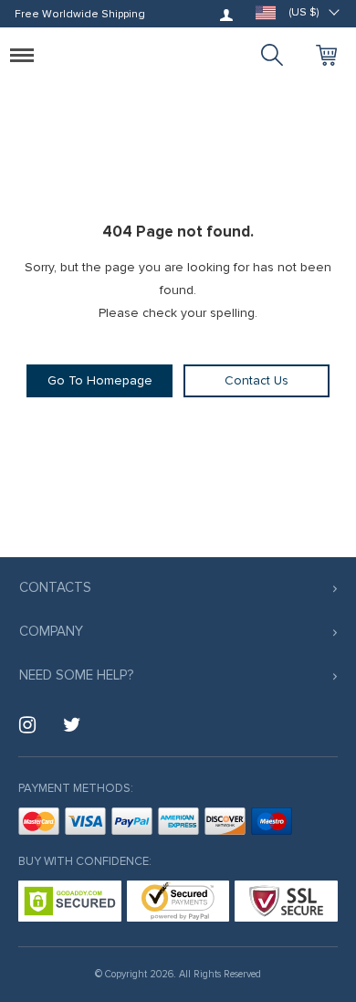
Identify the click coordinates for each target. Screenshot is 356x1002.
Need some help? (76, 675)
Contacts (55, 587)
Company (51, 631)
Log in (226, 14)
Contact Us (256, 380)
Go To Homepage (99, 380)
